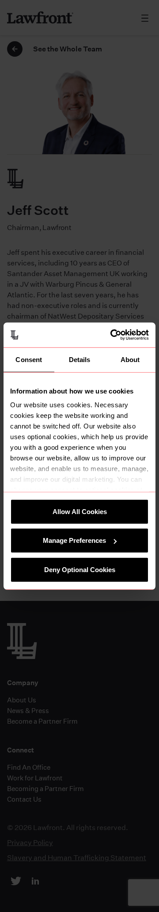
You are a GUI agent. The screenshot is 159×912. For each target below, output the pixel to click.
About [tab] (130, 359)
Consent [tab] (28, 359)
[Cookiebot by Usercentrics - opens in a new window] (112, 335)
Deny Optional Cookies (79, 569)
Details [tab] (80, 359)
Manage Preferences (74, 540)
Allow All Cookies (80, 511)
